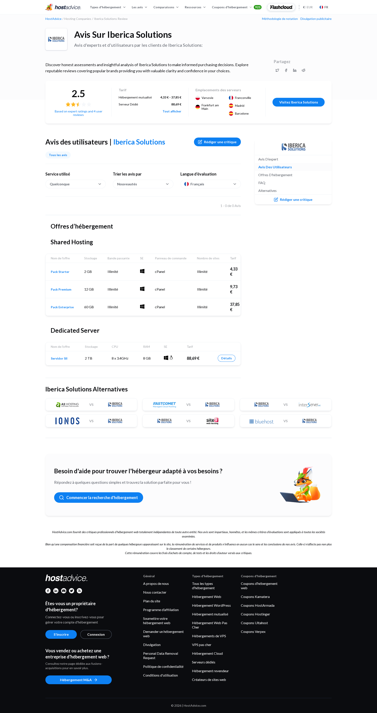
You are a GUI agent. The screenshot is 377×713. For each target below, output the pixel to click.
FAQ (261, 183)
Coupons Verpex (253, 631)
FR (326, 7)
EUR (308, 7)
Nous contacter (154, 592)
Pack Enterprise (62, 307)
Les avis (137, 7)
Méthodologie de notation (280, 19)
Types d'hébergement (105, 7)
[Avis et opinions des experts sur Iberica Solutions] (277, 70)
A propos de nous (156, 583)
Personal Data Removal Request (160, 655)
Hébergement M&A (76, 680)
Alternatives (267, 190)
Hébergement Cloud (207, 653)
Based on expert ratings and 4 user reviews (78, 113)
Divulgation (152, 644)
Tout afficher (172, 111)
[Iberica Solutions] (56, 39)
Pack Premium (61, 289)
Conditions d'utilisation (160, 675)
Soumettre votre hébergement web (156, 620)
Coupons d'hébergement (236, 7)
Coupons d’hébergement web (259, 585)
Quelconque (60, 184)
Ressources (193, 7)
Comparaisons (163, 7)
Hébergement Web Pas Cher (209, 625)
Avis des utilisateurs (275, 167)
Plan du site (151, 601)
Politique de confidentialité (163, 666)
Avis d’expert (268, 159)
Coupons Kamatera (255, 596)
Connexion (96, 634)
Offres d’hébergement (275, 175)
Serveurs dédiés (203, 662)
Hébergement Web (206, 596)
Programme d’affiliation (161, 610)
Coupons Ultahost (254, 623)
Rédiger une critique (220, 142)
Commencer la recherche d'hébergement (102, 497)
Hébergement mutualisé (210, 614)
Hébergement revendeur (210, 671)
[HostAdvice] (63, 7)
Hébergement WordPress (211, 605)
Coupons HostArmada (257, 605)
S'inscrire (61, 634)
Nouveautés (127, 184)
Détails (226, 358)
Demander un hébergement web (163, 633)
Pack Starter (60, 272)
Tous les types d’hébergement (203, 585)
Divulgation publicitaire (316, 19)
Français (197, 184)
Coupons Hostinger (255, 614)
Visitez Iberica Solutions (298, 102)
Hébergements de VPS (209, 636)
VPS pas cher (201, 644)
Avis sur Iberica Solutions (123, 34)
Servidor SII (59, 358)
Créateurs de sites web (209, 679)
